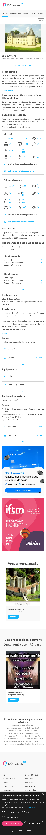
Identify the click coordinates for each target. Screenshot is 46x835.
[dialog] (23, 813)
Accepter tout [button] (12, 824)
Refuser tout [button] (34, 824)
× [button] (43, 794)
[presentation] (5, 38)
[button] (23, 830)
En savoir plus (30, 807)
